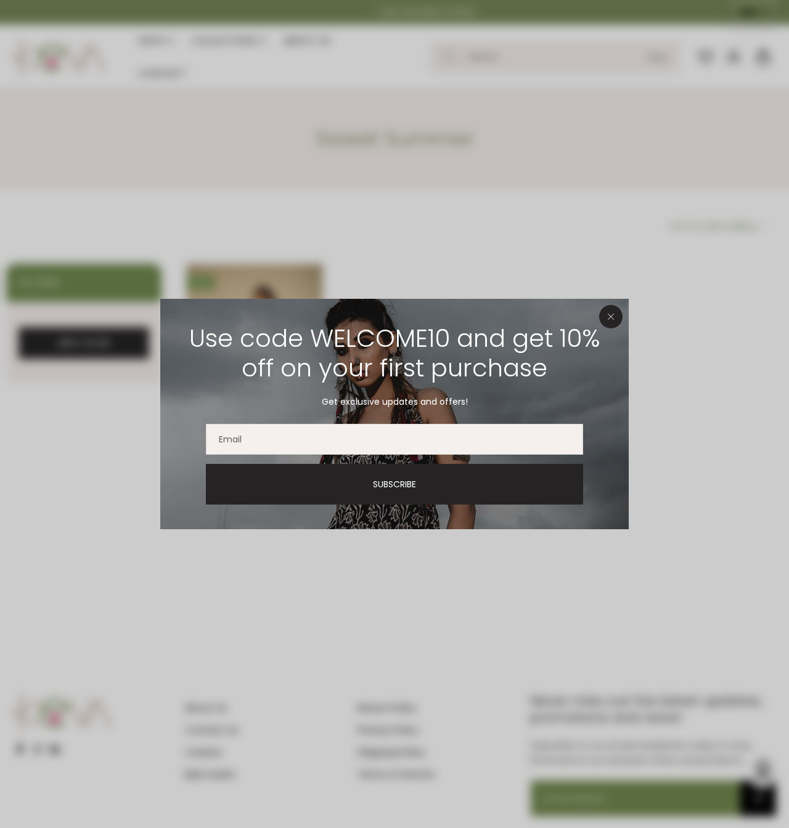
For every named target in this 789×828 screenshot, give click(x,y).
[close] (611, 316)
